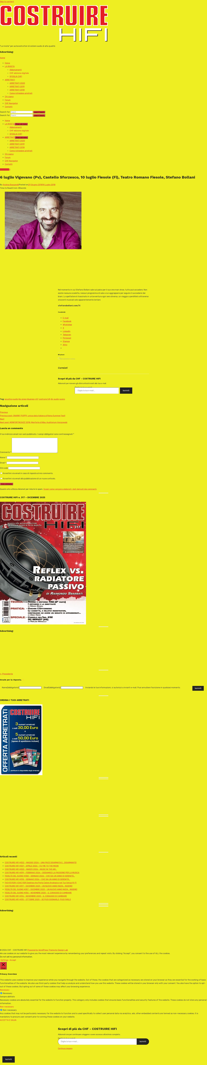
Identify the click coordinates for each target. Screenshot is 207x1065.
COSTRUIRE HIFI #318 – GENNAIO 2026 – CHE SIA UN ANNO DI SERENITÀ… (37, 879)
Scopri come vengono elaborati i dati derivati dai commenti (70, 489)
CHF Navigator (11, 103)
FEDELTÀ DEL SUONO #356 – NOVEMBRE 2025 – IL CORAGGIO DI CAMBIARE (38, 893)
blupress (31, 399)
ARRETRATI (10, 80)
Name (10, 687)
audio (15, 399)
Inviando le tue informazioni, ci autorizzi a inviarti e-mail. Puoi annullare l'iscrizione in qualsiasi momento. (132, 687)
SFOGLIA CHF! (16, 76)
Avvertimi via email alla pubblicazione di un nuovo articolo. (29, 478)
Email (3, 463)
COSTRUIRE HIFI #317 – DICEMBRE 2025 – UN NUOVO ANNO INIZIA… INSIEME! (38, 886)
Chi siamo (9, 96)
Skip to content (7, 1)
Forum (8, 100)
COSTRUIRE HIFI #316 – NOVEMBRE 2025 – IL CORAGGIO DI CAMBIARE (36, 896)
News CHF (4, 169)
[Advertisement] (103, 269)
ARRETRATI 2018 (17, 90)
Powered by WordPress (38, 950)
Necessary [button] (4, 990)
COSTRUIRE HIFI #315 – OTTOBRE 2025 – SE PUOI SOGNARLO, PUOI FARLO (38, 899)
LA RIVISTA (10, 66)
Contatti (8, 107)
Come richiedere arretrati (21, 93)
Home (7, 63)
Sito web (4, 468)
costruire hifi (44, 399)
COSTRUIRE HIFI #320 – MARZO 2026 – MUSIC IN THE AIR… (31, 869)
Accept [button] (13, 960)
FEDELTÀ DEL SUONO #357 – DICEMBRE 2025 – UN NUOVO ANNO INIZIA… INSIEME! (41, 889)
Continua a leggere (65, 1049)
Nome (3, 457)
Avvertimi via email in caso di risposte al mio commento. (28, 473)
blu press (23, 399)
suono (62, 399)
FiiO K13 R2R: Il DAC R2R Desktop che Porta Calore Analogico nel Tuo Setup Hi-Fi (41, 883)
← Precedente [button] (6, 674)
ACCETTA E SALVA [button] (8, 1020)
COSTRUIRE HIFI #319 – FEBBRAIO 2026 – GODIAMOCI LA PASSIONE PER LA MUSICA (42, 873)
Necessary (7, 993)
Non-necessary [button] (7, 1007)
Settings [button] (4, 960)
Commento (5, 452)
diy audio (55, 399)
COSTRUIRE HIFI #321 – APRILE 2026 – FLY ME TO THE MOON (32, 866)
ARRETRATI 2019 (17, 86)
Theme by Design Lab (58, 950)
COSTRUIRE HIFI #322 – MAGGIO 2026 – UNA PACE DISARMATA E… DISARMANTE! (41, 862)
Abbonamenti (16, 70)
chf (36, 399)
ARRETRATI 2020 (17, 83)
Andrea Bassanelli (11, 185)
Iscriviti (126, 390)
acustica (9, 399)
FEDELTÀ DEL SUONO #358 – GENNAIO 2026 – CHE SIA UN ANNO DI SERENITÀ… (40, 876)
